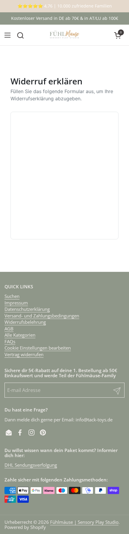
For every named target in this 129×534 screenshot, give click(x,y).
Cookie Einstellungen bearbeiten (37, 348)
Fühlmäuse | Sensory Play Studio (84, 522)
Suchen (12, 296)
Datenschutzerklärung (27, 309)
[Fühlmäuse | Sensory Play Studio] (65, 35)
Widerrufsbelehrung (25, 322)
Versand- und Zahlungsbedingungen (41, 316)
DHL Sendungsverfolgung (30, 465)
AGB (9, 329)
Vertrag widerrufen (24, 354)
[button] (20, 35)
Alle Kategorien (19, 335)
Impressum (16, 303)
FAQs (9, 341)
